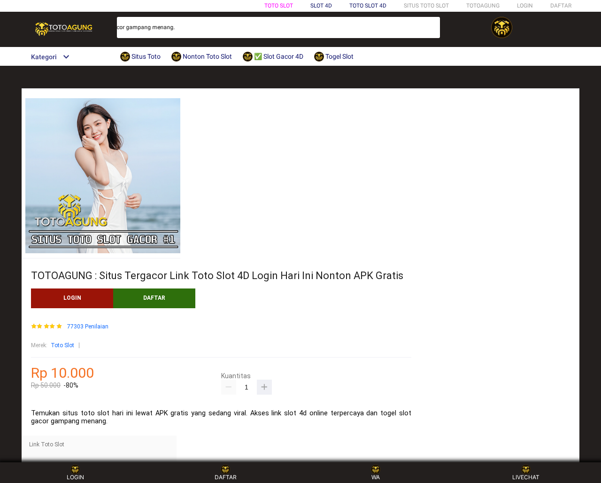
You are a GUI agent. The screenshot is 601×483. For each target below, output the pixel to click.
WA (375, 477)
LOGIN (525, 5)
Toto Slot (278, 5)
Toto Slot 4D (367, 5)
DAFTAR (560, 5)
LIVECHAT (525, 477)
